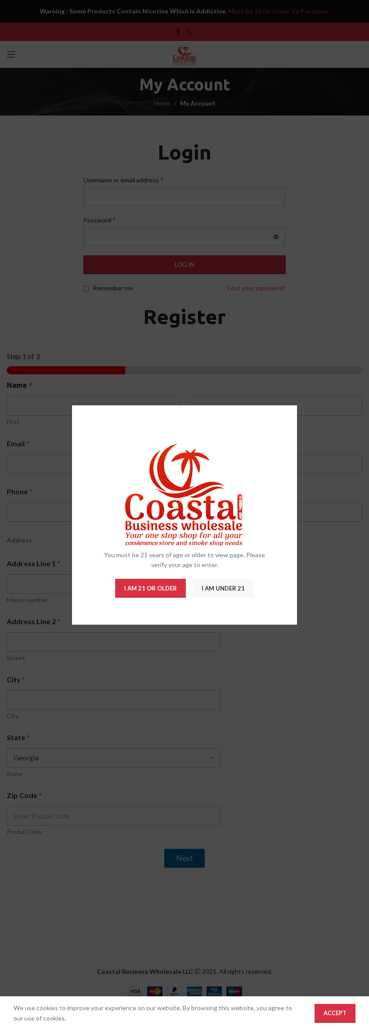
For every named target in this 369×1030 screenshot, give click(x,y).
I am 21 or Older (150, 588)
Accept (335, 1013)
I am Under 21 (223, 588)
